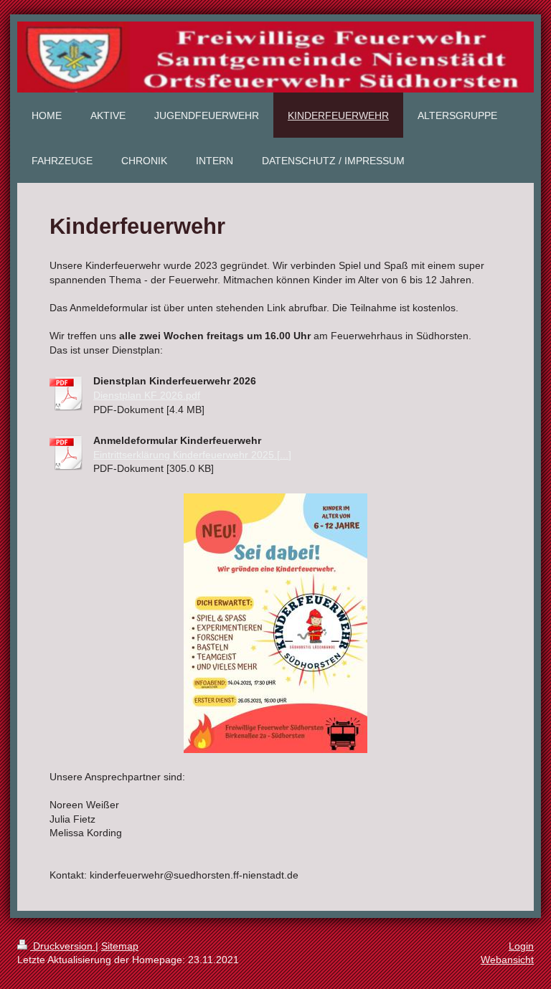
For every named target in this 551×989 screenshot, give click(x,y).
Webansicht (507, 959)
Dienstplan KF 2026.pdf (146, 395)
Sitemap (119, 946)
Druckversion (62, 946)
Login (521, 946)
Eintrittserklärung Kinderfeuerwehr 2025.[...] (192, 454)
